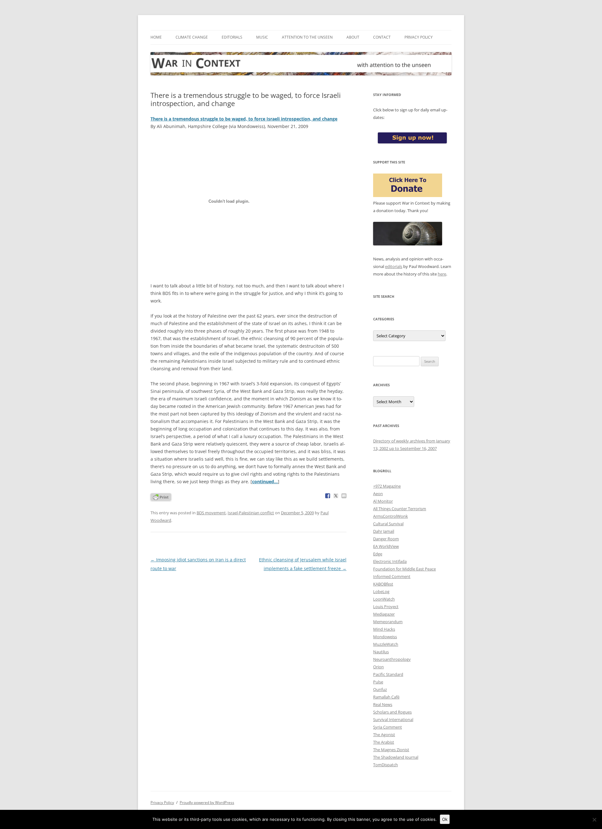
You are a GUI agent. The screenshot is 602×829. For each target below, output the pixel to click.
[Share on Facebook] (327, 495)
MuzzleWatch (385, 644)
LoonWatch (384, 599)
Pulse (378, 682)
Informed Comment (391, 576)
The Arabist (383, 742)
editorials (393, 266)
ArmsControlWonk (390, 516)
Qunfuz (380, 689)
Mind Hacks (384, 629)
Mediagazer (384, 614)
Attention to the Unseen (307, 37)
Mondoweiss (385, 636)
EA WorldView (386, 546)
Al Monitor (383, 501)
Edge (377, 554)
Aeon (378, 493)
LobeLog (381, 591)
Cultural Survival (388, 524)
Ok (444, 819)
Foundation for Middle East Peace (404, 569)
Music (262, 37)
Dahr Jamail (383, 531)
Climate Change (192, 37)
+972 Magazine (387, 486)
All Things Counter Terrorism (399, 508)
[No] (594, 819)
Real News (382, 704)
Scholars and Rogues (392, 712)
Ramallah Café (386, 697)
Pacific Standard (388, 674)
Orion (378, 667)
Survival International (393, 719)
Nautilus (381, 652)
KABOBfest (383, 584)
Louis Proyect (386, 606)
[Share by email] (343, 495)
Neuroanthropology (392, 659)
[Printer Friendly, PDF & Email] (160, 497)
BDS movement (211, 513)
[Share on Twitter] (335, 495)
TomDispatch (385, 764)
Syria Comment (387, 727)
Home (156, 37)
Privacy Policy (418, 37)
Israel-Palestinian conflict (251, 513)
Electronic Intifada (390, 561)
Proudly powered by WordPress (207, 802)
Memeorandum (388, 621)
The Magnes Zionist (391, 749)
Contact (382, 37)
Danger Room (386, 539)
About (352, 37)
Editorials (232, 37)
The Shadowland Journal (395, 757)
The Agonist (384, 734)
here (442, 274)
